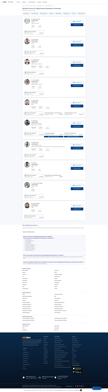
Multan (45, 346)
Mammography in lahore (76, 344)
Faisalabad (46, 352)
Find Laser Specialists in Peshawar (60, 320)
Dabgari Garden (25, 325)
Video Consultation (81, 13)
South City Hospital (57, 359)
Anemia (55, 288)
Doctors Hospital (57, 338)
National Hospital (57, 342)
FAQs (24, 366)
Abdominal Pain (25, 288)
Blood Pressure (25, 270)
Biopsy (23, 294)
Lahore (45, 340)
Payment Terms (26, 358)
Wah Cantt (46, 361)
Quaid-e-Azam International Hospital (61, 352)
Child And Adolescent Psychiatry (60, 310)
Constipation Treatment (26, 304)
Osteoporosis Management (59, 302)
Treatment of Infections (26, 306)
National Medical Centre (58, 365)
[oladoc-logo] (4, 2)
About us (24, 350)
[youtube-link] (79, 386)
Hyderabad (46, 363)
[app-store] (77, 368)
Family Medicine (57, 298)
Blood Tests (24, 298)
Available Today (66, 13)
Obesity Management (58, 294)
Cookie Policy (77, 390)
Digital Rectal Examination (27, 296)
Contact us (25, 360)
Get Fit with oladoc (75, 363)
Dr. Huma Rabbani (35, 80)
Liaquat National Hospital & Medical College (62, 367)
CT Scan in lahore (75, 342)
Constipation (24, 280)
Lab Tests (74, 361)
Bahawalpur (46, 357)
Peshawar (30, 5)
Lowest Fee (51, 13)
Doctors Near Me (35, 13)
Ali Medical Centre (57, 348)
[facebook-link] (76, 386)
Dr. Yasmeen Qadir (35, 203)
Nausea (23, 272)
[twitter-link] (74, 386)
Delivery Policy (25, 354)
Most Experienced (43, 13)
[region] (54, 13)
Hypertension (56, 282)
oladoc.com (39, 386)
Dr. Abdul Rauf (34, 120)
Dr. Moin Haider (34, 39)
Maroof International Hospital (59, 357)
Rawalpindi (46, 344)
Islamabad (46, 342)
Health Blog (74, 350)
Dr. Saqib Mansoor (35, 59)
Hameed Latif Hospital (58, 340)
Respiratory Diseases (58, 274)
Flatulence (56, 284)
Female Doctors (26, 13)
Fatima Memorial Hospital (59, 344)
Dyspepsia (24, 284)
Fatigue (55, 286)
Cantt (23, 327)
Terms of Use (25, 362)
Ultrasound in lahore (75, 346)
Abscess (56, 278)
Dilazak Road (56, 325)
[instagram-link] (77, 386)
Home (23, 5)
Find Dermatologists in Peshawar (28, 318)
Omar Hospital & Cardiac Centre (60, 346)
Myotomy (24, 300)
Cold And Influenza (57, 280)
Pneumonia (24, 282)
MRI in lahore (74, 338)
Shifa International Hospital (59, 350)
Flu (22, 276)
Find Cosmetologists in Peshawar (28, 320)
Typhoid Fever (25, 278)
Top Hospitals (56, 336)
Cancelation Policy (26, 364)
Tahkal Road (24, 329)
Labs (73, 359)
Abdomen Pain (57, 276)
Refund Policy (25, 356)
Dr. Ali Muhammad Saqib (36, 183)
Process (24, 368)
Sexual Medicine (57, 312)
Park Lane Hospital (57, 363)
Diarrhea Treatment (58, 304)
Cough (55, 272)
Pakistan (26, 5)
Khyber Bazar (56, 327)
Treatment (34, 5)
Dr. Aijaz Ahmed (34, 100)
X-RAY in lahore (75, 340)
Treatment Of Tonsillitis (58, 306)
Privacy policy (25, 352)
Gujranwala (46, 350)
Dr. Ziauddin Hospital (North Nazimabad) (61, 361)
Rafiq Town (56, 329)
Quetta (45, 359)
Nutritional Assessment (58, 308)
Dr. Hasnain (33, 163)
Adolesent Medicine (26, 312)
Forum (73, 352)
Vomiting (24, 274)
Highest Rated (58, 13)
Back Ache (56, 270)
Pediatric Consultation (26, 308)
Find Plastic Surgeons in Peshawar (60, 318)
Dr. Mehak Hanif (34, 142)
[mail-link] (81, 386)
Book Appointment (77, 24)
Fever (23, 286)
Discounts (73, 13)
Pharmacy (74, 357)
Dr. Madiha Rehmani (35, 19)
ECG (55, 296)
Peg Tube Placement (26, 302)
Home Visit (56, 300)
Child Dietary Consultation (27, 310)
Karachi (45, 338)
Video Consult (77, 21)
